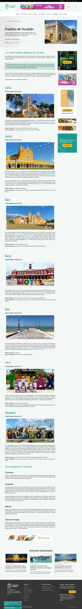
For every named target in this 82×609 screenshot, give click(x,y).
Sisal (7, 308)
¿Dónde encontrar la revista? (67, 113)
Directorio (49, 14)
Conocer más (67, 145)
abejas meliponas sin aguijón (28, 236)
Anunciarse (62, 0)
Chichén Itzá (35, 121)
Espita (8, 87)
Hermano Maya (39, 183)
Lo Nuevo (65, 14)
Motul (8, 255)
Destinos (17, 14)
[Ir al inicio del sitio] (10, 8)
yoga (31, 349)
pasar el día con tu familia (38, 349)
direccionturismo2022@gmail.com (23, 235)
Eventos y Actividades (28, 591)
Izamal (43, 121)
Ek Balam (40, 121)
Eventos (34, 14)
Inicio (6, 21)
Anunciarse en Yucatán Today (48, 586)
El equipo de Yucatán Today (47, 590)
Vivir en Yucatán (41, 14)
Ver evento (67, 62)
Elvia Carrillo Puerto (30, 293)
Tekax (21, 395)
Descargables (55, 14)
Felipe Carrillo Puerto (40, 293)
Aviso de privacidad (46, 588)
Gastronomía (26, 588)
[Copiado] (11, 43)
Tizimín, (47, 121)
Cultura (29, 14)
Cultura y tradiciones (28, 590)
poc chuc (27, 239)
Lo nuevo (26, 600)
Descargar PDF (67, 110)
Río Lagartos (52, 121)
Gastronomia (23, 14)
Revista (60, 14)
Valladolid (10, 412)
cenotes (50, 451)
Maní (7, 199)
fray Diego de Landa (18, 233)
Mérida (20, 290)
